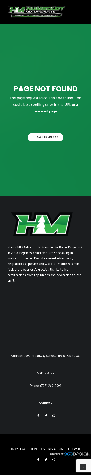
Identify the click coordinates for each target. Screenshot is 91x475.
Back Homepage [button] (47, 137)
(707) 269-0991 (50, 385)
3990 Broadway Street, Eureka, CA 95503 (52, 356)
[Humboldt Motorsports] (37, 12)
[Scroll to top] (83, 467)
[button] (81, 12)
